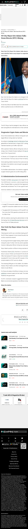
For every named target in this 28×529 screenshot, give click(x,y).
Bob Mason (11, 289)
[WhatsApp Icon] (17, 441)
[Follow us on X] (20, 5)
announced (15, 180)
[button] (2, 1)
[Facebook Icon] (10, 438)
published (3, 273)
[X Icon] (4, 438)
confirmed (20, 99)
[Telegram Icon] (10, 441)
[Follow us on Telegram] (27, 5)
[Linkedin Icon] (17, 438)
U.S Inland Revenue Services (17, 220)
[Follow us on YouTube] (25, 5)
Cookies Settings (14, 461)
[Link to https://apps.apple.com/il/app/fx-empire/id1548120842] (6, 444)
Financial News (11, 29)
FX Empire (3, 29)
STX (13, 251)
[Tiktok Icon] (24, 441)
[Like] (22, 310)
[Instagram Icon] (4, 441)
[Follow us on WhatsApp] (22, 5)
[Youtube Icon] (24, 438)
